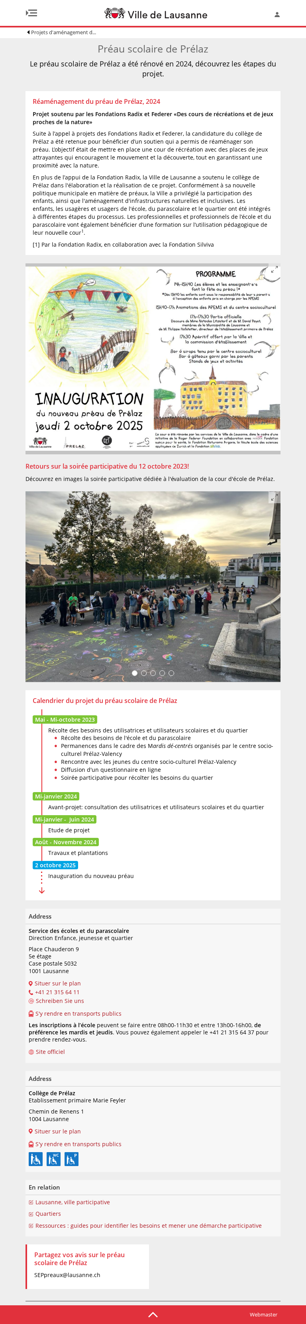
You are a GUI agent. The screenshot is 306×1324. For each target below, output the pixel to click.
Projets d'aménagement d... (63, 32)
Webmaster (263, 1314)
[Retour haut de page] (153, 1314)
